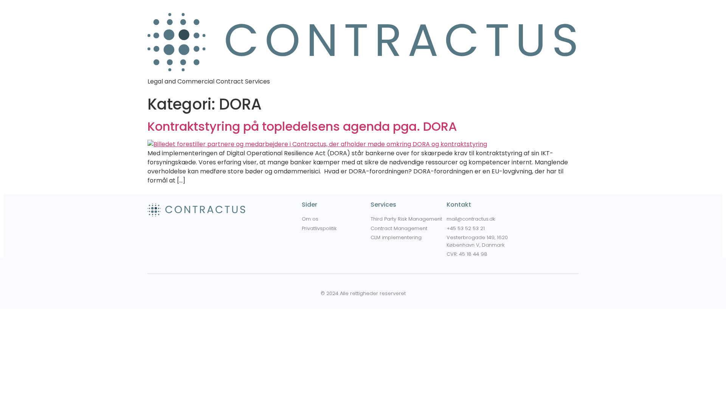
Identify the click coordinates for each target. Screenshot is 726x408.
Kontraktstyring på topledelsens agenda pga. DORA (302, 126)
